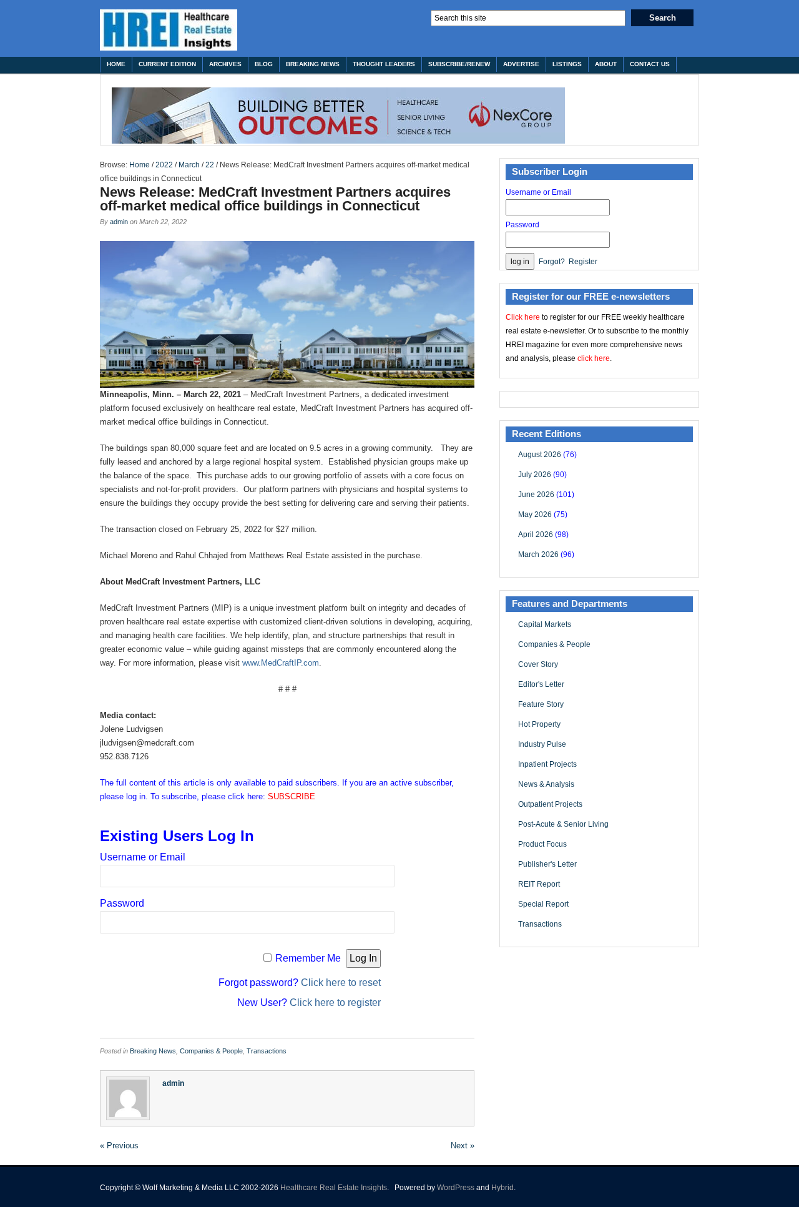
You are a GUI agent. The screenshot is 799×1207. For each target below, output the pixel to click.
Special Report (543, 904)
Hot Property (539, 724)
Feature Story (541, 704)
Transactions (267, 1051)
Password (122, 903)
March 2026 (538, 554)
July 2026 (534, 474)
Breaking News (313, 64)
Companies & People (211, 1051)
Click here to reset (341, 982)
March (189, 164)
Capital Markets (544, 624)
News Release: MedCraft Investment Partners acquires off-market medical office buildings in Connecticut (275, 199)
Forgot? (552, 261)
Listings (567, 64)
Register (583, 261)
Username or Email (142, 857)
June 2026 (536, 494)
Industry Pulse (542, 744)
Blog (264, 64)
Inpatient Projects (547, 764)
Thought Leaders (384, 64)
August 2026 (539, 454)
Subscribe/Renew (459, 64)
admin (119, 221)
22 (209, 164)
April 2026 (535, 534)
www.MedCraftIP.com (280, 663)
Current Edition (167, 64)
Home (116, 64)
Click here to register (335, 1002)
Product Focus (542, 844)
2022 (164, 164)
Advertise (521, 64)
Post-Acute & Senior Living (563, 824)
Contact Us (650, 64)
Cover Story (538, 664)
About (606, 64)
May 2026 (535, 514)
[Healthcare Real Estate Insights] (168, 30)
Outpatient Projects (550, 804)
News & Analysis (546, 784)
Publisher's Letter (547, 864)
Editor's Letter (541, 684)
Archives (225, 64)
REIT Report (539, 884)
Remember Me (308, 958)
